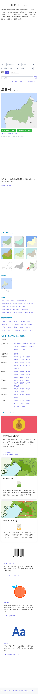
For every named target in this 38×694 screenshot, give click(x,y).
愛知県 (28, 377)
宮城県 (16, 359)
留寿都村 (25, 330)
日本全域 (4, 339)
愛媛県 (28, 394)
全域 (7, 72)
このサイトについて (9, 452)
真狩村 (32, 330)
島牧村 (10, 327)
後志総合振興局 (28, 303)
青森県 (16, 357)
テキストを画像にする (12, 654)
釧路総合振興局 (28, 312)
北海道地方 (17, 344)
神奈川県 (16, 368)
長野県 (28, 374)
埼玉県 (16, 365)
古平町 (11, 324)
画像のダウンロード (9, 130)
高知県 (16, 397)
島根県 (22, 389)
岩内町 (4, 327)
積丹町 (22, 327)
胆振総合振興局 (17, 312)
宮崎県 (28, 403)
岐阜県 (16, 377)
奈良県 (16, 383)
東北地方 (25, 344)
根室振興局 (13, 306)
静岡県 (22, 377)
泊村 (28, 321)
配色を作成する (10, 615)
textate (6, 643)
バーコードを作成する (12, 575)
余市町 (16, 321)
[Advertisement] (19, 41)
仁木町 (10, 321)
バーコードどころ (9, 564)
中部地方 (16, 346)
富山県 (22, 371)
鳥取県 (16, 389)
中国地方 (31, 346)
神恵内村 (4, 324)
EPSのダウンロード (25, 130)
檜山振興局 (22, 306)
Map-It (15, 5)
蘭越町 (16, 327)
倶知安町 (10, 330)
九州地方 (24, 349)
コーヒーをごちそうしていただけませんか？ (23, 81)
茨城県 (16, 362)
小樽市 (4, 321)
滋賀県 (28, 383)
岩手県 (22, 357)
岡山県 (28, 389)
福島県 (28, 359)
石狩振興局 (24, 309)
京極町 (4, 330)
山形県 (22, 359)
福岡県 (16, 400)
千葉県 (22, 365)
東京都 (28, 365)
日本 (15, 339)
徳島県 (16, 394)
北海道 (16, 354)
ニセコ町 (28, 327)
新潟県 (16, 371)
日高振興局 (5, 306)
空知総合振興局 (6, 312)
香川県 (22, 394)
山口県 (22, 392)
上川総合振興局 (21, 301)
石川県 (28, 371)
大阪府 (16, 380)
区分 (2, 72)
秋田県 (28, 357)
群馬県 (28, 362)
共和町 (30, 324)
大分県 (22, 403)
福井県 (16, 374)
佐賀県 (22, 400)
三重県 (22, 383)
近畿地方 (24, 346)
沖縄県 (23, 406)
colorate (6, 602)
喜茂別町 (17, 330)
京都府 (22, 380)
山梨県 (22, 374)
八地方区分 (4, 344)
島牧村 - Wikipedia (6, 185)
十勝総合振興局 (6, 303)
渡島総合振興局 (6, 309)
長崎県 (28, 400)
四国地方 (16, 349)
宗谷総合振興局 (17, 303)
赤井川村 (22, 321)
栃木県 (22, 362)
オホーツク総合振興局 (8, 301)
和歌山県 (16, 386)
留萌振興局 (16, 309)
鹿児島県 (16, 406)
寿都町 (17, 324)
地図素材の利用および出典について (13, 454)
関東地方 (32, 344)
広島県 (16, 392)
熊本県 (16, 403)
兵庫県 (28, 380)
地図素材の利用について (10, 133)
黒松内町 (23, 324)
